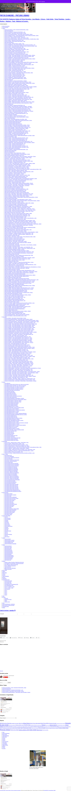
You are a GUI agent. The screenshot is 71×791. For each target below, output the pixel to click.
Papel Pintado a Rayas (8, 547)
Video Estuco (39, 730)
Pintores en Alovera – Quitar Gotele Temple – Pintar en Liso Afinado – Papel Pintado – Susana (20, 156)
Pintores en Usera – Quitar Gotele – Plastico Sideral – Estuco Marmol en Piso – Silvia (18, 193)
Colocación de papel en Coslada (61, 723)
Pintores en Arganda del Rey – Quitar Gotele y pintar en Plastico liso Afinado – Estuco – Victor (20, 222)
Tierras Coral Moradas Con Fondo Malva (10, 468)
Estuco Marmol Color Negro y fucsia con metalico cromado (14, 407)
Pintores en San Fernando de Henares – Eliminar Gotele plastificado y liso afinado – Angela (19, 135)
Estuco (43, 725)
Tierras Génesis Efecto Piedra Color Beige (11, 484)
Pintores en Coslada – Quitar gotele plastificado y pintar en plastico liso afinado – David (19, 56)
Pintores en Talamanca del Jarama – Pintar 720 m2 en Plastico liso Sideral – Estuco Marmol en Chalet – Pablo (22, 169)
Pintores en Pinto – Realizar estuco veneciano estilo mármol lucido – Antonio (17, 108)
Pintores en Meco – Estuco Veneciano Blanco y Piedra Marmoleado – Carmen (17, 154)
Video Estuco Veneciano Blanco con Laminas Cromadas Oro (14, 90)
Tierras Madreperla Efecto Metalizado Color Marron (12, 491)
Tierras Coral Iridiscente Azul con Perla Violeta (12, 479)
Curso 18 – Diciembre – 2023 (9, 586)
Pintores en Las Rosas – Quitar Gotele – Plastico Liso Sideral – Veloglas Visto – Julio (18, 234)
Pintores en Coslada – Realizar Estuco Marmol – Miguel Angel (14, 59)
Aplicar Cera (21, 723)
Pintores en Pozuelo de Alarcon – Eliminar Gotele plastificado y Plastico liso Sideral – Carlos (19, 220)
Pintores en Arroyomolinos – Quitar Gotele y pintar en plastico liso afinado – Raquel (18, 87)
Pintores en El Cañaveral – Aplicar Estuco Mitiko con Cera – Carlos (15, 315)
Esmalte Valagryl (39, 725)
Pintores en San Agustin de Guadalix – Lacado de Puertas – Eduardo (15, 204)
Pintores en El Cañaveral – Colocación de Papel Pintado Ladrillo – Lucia (16, 149)
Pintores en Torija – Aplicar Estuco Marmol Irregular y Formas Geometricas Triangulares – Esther (20, 178)
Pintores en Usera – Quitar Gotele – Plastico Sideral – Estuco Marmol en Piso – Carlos (18, 171)
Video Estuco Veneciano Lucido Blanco (10, 114)
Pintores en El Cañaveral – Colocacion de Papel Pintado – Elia (14, 105)
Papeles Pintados (5, 745)
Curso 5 (5, 594)
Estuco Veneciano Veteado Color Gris (10, 415)
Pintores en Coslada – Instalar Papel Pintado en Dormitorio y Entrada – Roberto (17, 294)
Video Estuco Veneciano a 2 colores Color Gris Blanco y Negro (14, 239)
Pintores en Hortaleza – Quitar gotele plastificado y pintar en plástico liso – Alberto (18, 107)
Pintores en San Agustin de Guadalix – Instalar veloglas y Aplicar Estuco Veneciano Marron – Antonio (21, 197)
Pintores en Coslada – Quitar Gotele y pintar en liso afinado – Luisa (15, 94)
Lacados (3, 537)
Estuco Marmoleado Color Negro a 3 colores (11, 411)
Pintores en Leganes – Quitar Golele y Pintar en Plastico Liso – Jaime (16, 263)
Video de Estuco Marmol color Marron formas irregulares (13, 186)
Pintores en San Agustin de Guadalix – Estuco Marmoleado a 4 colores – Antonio (17, 199)
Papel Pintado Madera (8, 554)
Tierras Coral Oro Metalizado (9, 456)
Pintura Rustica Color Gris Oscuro (10, 499)
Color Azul (6, 516)
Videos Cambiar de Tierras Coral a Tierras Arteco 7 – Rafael (14, 212)
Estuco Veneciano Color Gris (9, 432)
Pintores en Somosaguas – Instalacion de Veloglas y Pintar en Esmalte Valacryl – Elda (18, 233)
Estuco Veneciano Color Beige (9, 433)
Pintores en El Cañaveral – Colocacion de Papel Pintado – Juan (14, 134)
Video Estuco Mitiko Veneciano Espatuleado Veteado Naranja (14, 308)
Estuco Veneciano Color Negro (9, 391)
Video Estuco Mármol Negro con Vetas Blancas (12, 148)
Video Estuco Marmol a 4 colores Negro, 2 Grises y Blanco (14, 93)
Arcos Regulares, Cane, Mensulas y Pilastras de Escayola (13, 563)
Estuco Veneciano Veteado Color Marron (11, 405)
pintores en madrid (55, 728)
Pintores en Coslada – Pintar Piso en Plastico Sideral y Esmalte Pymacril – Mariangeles (19, 272)
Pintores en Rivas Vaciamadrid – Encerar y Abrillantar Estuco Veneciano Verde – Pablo (18, 255)
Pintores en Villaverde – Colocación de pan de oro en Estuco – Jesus (15, 66)
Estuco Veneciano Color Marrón (9, 436)
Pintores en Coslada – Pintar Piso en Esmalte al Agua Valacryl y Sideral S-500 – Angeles (19, 203)
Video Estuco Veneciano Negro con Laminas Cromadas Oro (14, 91)
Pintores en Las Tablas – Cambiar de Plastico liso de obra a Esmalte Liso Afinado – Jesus (19, 303)
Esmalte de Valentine (34, 725)
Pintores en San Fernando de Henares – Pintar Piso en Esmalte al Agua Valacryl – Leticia (19, 282)
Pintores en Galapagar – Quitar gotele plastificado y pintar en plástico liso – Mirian (18, 99)
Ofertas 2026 (4, 570)
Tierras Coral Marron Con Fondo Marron (10, 475)
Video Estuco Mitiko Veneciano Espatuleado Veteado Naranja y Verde (15, 290)
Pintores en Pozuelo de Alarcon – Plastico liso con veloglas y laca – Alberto (16, 168)
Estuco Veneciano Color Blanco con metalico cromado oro (13, 387)
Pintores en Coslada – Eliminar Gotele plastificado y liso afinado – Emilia (16, 147)
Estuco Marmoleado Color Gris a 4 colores (11, 426)
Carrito (3, 603)
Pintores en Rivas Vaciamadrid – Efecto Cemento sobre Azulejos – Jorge (16, 51)
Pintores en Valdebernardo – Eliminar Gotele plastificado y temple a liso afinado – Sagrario (19, 142)
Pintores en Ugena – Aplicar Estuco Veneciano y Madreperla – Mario (15, 170)
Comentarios (4, 578)
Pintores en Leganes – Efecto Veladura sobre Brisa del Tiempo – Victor (16, 137)
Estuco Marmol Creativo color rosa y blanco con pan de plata (14, 386)
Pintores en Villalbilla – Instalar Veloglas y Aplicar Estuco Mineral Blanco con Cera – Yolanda (19, 285)
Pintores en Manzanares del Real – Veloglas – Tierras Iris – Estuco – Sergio (17, 175)
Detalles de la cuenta (7, 599)
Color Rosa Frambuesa (8, 534)
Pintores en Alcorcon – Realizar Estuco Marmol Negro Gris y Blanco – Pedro (17, 96)
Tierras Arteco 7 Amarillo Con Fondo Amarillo (11, 460)
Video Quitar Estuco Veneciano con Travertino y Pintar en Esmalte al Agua (16, 192)
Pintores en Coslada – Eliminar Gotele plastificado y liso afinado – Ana (16, 146)
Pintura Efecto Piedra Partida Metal (10, 510)
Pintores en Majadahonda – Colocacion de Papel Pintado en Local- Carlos (16, 57)
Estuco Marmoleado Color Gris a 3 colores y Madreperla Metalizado (15, 413)
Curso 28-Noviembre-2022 (8, 585)
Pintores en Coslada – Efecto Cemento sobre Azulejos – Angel (14, 41)
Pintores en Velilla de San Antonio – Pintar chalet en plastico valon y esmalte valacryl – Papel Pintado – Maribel (22, 223)
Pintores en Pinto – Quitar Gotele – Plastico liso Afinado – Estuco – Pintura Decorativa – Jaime (20, 218)
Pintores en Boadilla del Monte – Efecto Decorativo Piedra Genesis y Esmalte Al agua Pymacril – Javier (21, 279)
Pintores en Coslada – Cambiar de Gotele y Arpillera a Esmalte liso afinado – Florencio (18, 183)
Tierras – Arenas (5, 454)
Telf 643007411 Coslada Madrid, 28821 (50, 790)
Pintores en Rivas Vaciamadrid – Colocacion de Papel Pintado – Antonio (16, 54)
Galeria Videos (4, 572)
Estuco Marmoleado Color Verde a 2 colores (11, 421)
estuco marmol (53, 725)
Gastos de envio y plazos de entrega (8, 605)
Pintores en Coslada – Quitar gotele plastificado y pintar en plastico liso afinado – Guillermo (19, 55)
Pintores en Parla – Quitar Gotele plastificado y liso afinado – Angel (15, 119)
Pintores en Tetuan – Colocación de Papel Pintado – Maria (14, 47)
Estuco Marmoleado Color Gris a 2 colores (11, 406)
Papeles (3, 544)
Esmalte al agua (27, 725)
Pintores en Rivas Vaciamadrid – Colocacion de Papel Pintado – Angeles (16, 128)
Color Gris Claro (7, 523)
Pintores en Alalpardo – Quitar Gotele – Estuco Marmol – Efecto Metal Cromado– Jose (18, 97)
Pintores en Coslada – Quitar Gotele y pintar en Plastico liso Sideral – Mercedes (17, 242)
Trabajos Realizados (5, 576)
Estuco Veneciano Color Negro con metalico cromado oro (13, 389)
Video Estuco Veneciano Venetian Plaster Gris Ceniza (13, 123)
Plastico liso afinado (14, 730)
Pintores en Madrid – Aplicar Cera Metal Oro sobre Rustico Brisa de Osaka (16, 278)
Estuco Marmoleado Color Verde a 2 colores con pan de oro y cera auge (16, 422)
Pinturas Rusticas (5, 492)
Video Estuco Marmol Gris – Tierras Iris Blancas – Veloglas (14, 173)
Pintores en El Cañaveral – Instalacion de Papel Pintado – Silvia (14, 162)
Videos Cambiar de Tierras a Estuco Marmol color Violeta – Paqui (15, 228)
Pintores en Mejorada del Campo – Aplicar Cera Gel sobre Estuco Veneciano (16, 314)
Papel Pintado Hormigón (8, 550)
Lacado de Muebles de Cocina (9, 541)
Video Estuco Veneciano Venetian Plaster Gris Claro (12, 121)
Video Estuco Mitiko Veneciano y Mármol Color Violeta (13, 286)
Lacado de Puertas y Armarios (9, 540)
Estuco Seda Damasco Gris (8, 434)
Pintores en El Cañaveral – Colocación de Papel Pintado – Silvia (14, 48)
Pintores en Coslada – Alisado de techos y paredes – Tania (14, 43)
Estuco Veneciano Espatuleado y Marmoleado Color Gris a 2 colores (15, 414)
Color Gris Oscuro (7, 525)
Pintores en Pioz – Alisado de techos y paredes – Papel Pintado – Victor (16, 37)
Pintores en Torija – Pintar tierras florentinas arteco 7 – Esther (15, 71)
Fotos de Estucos (5, 27)
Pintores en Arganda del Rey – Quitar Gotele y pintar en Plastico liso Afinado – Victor (18, 369)
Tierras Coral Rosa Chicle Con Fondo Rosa (11, 463)
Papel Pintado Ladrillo (7, 548)
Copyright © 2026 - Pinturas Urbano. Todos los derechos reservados (10, 790)
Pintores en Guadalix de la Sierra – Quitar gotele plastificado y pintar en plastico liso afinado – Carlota (21, 35)
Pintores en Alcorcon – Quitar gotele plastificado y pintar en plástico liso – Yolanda (18, 102)
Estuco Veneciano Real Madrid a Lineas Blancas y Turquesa (14, 398)
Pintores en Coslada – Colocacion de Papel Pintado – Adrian (14, 73)
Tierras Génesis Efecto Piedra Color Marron (11, 489)
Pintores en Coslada (48, 728)
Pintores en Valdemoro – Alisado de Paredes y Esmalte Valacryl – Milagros (16, 196)
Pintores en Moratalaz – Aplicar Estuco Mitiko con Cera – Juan (14, 300)
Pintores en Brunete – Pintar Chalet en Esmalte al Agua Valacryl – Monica (16, 250)
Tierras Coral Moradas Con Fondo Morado (11, 469)
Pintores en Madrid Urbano (63, 728)
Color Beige (6, 520)
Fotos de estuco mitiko (54, 726)
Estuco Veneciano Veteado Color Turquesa (11, 440)
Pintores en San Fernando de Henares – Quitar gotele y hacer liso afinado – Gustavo (18, 34)
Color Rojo (6, 532)
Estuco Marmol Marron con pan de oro (10, 427)
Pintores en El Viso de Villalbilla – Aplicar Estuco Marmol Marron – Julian (16, 189)
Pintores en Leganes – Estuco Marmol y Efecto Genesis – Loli (14, 69)
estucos (29, 726)
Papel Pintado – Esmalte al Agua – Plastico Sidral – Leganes (14, 158)
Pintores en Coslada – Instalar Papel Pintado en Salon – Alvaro (14, 313)
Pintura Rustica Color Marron (9, 503)
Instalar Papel (14, 728)
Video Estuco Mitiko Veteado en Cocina (10, 309)
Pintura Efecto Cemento (8, 493)
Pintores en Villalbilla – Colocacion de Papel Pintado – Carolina (14, 65)
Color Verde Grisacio (7, 530)
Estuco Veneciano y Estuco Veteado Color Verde (12, 437)
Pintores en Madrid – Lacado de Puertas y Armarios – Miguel (14, 259)
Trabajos (3, 28)
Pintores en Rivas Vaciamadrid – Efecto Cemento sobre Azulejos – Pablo (16, 49)
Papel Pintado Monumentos (8, 555)
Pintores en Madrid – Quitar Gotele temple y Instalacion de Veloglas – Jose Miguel (18, 106)
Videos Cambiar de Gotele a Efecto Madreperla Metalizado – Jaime (15, 216)
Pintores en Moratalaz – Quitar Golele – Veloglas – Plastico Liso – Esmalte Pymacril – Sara (19, 248)
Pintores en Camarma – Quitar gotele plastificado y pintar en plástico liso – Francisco (18, 111)
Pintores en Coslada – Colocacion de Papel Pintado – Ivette (14, 76)
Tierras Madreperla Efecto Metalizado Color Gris (12, 490)
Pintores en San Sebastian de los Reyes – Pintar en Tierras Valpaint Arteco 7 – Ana (18, 141)
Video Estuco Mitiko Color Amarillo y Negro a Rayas (12, 277)
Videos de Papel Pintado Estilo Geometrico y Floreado (13, 293)
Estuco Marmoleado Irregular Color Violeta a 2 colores (13, 418)
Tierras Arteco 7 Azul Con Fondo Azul (10, 461)
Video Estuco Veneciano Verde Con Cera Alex (11, 254)
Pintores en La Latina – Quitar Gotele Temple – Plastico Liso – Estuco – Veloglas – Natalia (19, 163)
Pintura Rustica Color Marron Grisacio (10, 504)
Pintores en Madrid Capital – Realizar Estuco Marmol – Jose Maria (15, 84)
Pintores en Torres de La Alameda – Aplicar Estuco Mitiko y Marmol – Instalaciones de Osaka (19, 227)
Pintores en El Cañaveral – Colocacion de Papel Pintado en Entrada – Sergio (17, 126)
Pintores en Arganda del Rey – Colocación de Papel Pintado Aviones (15, 177)
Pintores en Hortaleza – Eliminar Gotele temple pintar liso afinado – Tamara (17, 125)
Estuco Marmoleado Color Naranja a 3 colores (11, 419)
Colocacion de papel (52, 723)
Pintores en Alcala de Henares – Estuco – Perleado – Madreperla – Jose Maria (17, 165)
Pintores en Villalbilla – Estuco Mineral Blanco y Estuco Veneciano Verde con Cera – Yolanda (19, 280)
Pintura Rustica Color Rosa (8, 506)
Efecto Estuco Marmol (12, 725)
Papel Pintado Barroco (8, 549)
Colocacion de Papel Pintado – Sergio (10, 136)
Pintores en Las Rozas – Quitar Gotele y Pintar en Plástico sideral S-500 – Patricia (18, 179)
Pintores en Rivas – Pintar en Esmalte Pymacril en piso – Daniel (15, 219)
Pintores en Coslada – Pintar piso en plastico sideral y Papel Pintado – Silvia (17, 214)
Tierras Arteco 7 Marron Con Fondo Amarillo (11, 477)
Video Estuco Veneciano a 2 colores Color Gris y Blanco (13, 237)
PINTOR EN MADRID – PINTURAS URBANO (14, 15)
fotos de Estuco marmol (47, 726)
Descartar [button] (43, 1)
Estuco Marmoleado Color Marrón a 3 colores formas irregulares (15, 425)
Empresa (3, 739)
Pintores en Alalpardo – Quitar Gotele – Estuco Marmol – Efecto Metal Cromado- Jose (18, 334)
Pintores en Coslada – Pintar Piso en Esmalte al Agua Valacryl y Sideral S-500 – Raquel (18, 211)
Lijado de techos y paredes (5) (8, 610)
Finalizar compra (7, 601)
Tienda (3, 596)
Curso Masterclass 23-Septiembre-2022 (11, 584)
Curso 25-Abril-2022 (7, 582)
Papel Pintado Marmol (8, 546)
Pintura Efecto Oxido (7, 496)
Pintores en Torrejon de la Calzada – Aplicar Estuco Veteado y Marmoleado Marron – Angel (19, 270)
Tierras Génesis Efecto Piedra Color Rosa (11, 486)
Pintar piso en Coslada (34, 728)
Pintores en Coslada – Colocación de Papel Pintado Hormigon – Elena (15, 139)
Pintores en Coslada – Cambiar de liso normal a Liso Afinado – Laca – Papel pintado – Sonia (19, 449)
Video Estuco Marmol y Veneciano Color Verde (11, 235)
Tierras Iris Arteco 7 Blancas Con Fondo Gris (11, 457)
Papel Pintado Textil (7, 560)
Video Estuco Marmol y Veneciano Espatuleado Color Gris (13, 226)
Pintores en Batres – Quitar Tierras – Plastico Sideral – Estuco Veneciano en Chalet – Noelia (19, 236)
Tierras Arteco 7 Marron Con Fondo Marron (11, 476)
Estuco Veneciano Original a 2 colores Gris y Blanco (12, 400)
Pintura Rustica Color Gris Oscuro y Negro (11, 498)
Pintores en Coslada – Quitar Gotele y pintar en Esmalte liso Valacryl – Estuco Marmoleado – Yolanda (21, 232)
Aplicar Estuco (26, 723)
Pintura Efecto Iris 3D (8, 455)
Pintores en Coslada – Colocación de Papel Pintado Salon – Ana (14, 143)
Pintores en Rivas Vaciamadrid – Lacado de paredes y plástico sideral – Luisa (17, 130)
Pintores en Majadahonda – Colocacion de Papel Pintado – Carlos (15, 77)
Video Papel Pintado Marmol (8, 42)
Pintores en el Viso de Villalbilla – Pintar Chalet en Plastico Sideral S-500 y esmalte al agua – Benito (21, 62)
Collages (3, 571)
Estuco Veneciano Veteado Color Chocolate (11, 403)
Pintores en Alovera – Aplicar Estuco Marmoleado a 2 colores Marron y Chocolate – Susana (19, 257)
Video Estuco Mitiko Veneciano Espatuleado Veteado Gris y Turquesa (15, 291)
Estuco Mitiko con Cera (7, 726)
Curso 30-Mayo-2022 (7, 583)
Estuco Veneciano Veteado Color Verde (10, 416)
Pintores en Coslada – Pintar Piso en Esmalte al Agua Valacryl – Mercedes (16, 268)
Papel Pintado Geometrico (8, 557)
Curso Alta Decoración (5, 579)
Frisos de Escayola (7, 566)
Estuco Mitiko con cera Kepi (16, 726)
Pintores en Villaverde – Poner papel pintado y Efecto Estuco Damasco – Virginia (17, 82)
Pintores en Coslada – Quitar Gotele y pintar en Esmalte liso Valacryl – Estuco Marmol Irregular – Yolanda (22, 200)
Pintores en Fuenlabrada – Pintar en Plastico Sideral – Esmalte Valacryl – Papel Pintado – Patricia (20, 271)
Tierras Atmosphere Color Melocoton (10, 482)
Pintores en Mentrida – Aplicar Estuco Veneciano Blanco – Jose (15, 129)
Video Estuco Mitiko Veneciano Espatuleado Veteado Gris (13, 312)
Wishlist (3, 607)
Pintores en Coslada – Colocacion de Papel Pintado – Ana (13, 70)
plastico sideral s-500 (24, 730)
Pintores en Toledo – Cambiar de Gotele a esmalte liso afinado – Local (16, 176)
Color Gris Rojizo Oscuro (8, 526)
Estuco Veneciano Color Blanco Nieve (10, 430)
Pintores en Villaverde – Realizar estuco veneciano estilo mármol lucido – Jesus (17, 109)
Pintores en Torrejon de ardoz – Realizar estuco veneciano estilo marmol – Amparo (18, 120)
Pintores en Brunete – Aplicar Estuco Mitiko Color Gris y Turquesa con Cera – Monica (18, 292)
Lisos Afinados (4, 441)
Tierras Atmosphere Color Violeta (9, 480)
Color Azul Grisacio (7, 518)
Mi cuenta (3, 597)
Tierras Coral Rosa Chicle (8, 462)
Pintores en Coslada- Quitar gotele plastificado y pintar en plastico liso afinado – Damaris (19, 68)
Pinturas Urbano (5, 730)
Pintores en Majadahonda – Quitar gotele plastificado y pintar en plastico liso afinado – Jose (19, 44)
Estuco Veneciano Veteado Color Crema (10, 435)
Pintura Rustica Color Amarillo (9, 500)
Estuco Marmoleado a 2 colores (61, 725)
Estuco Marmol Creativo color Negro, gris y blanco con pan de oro (15, 385)
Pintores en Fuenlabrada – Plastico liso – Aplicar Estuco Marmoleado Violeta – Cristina (18, 262)
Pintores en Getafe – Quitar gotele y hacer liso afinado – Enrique (15, 33)
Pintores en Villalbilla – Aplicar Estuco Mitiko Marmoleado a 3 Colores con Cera (17, 306)
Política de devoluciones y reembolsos (8, 604)
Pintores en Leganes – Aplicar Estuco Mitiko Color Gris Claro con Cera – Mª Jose (17, 283)
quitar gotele (32, 730)
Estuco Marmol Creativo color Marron (10, 394)
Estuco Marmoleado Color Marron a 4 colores (11, 428)
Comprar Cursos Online (8, 580)
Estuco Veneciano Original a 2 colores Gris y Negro (12, 401)
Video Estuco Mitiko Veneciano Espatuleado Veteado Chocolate (14, 273)
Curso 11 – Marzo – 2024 (8, 587)
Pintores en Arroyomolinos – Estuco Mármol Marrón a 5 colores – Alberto (16, 166)
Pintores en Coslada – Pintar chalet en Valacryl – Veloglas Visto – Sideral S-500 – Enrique (19, 208)
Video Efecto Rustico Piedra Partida (10, 150)
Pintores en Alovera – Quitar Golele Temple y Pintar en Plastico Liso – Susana (17, 258)
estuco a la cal (47, 725)
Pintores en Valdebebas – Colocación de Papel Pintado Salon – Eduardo (16, 132)
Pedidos (5, 600)
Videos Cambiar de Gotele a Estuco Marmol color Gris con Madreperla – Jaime (17, 215)
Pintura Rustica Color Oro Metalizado (10, 497)
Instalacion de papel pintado (7, 728)
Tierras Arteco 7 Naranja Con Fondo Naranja (11, 472)
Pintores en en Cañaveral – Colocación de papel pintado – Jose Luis (15, 112)
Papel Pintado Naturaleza (8, 553)
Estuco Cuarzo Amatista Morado (9, 392)
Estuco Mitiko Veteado (24, 726)
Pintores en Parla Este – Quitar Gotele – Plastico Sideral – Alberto (15, 241)
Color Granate (6, 522)
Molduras (3, 561)
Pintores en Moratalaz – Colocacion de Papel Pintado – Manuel (14, 75)
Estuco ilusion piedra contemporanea (10, 397)
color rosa (6, 533)
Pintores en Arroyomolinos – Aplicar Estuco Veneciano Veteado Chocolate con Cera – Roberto (19, 275)
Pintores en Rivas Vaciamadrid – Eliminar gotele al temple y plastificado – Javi (17, 127)
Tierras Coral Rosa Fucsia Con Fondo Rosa (11, 465)
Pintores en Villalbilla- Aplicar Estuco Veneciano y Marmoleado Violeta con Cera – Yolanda (19, 287)
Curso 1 (5, 590)
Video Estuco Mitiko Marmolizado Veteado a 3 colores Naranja (14, 305)
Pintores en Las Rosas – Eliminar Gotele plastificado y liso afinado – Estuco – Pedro (18, 161)
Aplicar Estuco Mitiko (44, 723)
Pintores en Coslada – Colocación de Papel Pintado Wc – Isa (14, 144)
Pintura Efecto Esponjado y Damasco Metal (11, 508)
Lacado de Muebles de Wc (8, 542)
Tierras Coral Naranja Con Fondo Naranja (11, 470)
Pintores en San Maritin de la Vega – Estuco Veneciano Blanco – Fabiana (16, 116)
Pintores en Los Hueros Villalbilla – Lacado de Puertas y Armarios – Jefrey (16, 304)
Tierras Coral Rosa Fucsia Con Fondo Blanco (11, 464)
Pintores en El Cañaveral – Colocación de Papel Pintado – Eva (14, 36)
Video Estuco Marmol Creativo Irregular (10, 198)
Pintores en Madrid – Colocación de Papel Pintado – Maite (14, 40)
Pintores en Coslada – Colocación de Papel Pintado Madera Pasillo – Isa (16, 133)
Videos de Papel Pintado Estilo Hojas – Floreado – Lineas (13, 201)
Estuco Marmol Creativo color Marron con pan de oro (13, 396)
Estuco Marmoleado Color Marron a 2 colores (11, 423)
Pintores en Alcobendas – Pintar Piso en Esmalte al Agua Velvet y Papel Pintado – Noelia (19, 251)
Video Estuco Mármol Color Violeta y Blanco (11, 261)
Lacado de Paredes (7, 539)
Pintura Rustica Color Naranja (9, 505)
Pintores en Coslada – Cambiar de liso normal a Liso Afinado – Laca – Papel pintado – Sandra (19, 209)
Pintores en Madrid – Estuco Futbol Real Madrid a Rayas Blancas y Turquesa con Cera (18, 253)
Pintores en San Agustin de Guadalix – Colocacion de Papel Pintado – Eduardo (17, 207)
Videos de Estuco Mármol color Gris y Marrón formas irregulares (15, 191)
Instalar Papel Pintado (21, 728)
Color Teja (6, 535)
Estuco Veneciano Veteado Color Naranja (11, 404)
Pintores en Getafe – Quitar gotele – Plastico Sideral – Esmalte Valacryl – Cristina (18, 194)
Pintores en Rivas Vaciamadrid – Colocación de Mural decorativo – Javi (16, 113)
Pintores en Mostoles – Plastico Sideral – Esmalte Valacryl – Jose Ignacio (16, 185)
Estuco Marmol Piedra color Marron (10, 393)
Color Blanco (6, 521)
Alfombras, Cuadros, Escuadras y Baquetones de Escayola (14, 562)
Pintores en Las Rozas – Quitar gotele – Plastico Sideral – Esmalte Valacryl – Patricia (18, 184)
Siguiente (1, 670)
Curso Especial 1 (7, 589)
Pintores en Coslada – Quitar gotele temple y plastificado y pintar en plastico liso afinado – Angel (20, 46)
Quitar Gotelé (4, 316)
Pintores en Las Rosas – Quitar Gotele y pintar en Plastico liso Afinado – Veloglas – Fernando (20, 221)
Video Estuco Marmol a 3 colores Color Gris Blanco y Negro (14, 240)
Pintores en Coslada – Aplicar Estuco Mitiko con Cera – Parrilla (14, 307)
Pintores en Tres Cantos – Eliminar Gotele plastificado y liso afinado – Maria (17, 164)
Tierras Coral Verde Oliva (8, 458)
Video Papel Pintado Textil (8, 79)
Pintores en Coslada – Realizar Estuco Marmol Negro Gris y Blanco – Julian (16, 89)
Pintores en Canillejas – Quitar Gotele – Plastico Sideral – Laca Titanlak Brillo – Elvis (18, 247)
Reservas (3, 577)
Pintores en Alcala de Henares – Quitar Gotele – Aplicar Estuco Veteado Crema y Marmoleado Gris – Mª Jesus (22, 266)
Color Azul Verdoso (7, 519)
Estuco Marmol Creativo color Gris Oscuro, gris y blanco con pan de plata (16, 384)
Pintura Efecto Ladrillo (8, 514)
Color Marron (6, 528)
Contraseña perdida (5, 606)
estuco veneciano (33, 726)
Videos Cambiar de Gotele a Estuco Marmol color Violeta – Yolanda (15, 230)
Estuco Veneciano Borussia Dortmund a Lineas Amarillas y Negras (15, 399)
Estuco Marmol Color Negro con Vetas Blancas (12, 390)
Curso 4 (5, 593)
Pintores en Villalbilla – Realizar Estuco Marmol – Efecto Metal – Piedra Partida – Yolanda (19, 101)
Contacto (3, 573)
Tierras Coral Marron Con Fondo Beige (10, 473)
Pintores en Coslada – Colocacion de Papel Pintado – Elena (14, 50)
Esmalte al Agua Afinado (6, 515)
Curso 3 (5, 592)
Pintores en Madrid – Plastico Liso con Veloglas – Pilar (13, 298)
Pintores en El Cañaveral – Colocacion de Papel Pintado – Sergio (15, 115)
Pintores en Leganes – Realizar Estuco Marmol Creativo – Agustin (15, 78)
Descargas (6, 598)
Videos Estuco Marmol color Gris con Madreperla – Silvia (13, 187)
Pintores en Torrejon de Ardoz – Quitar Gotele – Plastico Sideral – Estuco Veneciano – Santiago (20, 244)
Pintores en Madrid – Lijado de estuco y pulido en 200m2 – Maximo (15, 100)
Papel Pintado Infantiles (8, 558)
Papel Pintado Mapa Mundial (9, 556)
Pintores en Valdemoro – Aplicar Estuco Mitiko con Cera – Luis (14, 297)
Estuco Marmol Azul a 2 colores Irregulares (11, 408)
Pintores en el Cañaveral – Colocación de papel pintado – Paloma (15, 172)
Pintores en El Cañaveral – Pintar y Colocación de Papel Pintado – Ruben (16, 29)
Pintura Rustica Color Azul (8, 501)
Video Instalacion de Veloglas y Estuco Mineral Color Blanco (14, 284)
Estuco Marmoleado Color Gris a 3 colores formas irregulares (14, 410)
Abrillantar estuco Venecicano (5, 723)
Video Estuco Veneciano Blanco (9, 151)
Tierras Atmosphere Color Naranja (10, 483)
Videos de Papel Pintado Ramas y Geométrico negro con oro (14, 155)
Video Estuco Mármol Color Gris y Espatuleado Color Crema (14, 265)
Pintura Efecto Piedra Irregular (9, 512)
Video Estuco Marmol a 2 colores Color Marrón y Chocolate (14, 256)
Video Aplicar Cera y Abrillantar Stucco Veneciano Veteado (13, 296)
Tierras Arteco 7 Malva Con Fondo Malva (11, 471)
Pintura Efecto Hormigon (8, 513)
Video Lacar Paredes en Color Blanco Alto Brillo (12, 246)
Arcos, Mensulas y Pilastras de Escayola (11, 564)
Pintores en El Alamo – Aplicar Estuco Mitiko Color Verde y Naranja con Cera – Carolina (18, 289)
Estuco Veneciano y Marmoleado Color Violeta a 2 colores (13, 420)
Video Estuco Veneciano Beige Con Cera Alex (11, 243)
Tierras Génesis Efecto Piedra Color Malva (11, 487)
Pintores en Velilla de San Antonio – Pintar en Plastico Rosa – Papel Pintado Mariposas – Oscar (20, 264)
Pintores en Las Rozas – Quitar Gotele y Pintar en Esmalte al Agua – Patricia (17, 159)
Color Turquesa (6, 536)
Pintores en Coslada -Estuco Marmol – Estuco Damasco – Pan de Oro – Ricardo (17, 63)
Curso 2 (5, 591)
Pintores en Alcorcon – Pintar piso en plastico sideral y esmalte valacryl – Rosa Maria (18, 225)
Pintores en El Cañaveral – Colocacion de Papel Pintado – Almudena (15, 80)
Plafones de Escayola (7, 569)
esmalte (22, 725)
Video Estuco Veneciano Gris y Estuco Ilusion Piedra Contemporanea (15, 205)
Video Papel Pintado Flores (8, 30)
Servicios (3, 575)
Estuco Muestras (7, 383)
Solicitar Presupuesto (5, 26)
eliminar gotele (18, 725)
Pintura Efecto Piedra (8, 507)
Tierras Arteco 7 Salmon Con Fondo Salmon (11, 478)
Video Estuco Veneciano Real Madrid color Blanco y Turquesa (14, 249)
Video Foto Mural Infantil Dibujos (9, 118)
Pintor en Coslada (41, 728)
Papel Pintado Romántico (8, 551)
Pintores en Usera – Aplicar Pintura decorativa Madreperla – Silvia (15, 190)
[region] (35, 759)
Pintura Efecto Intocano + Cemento (10, 494)
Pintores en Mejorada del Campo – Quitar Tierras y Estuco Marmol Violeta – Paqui (17, 229)
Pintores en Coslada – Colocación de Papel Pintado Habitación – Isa (15, 140)
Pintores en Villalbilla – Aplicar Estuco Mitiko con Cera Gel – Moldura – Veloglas (17, 311)
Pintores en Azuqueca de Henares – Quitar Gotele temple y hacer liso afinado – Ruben (18, 72)
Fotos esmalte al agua (62, 726)
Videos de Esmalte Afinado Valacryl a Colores (11, 301)
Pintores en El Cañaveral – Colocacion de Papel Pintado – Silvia (14, 52)
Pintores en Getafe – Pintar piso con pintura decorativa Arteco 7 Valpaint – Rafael (18, 213)
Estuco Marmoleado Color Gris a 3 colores (11, 412)
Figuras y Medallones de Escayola (10, 565)
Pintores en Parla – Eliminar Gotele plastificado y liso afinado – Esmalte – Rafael (17, 157)
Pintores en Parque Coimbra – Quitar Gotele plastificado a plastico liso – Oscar (17, 98)
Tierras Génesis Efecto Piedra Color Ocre (11, 485)
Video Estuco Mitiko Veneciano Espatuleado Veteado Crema (14, 299)
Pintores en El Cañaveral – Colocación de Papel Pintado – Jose (14, 32)
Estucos (3, 382)
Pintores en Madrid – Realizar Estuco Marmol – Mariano (13, 61)
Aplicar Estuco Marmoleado (35, 723)
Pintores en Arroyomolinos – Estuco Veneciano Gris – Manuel (14, 153)
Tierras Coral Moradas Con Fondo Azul (10, 466)
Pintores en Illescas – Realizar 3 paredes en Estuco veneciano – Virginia (16, 92)
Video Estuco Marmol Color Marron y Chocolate (12, 269)
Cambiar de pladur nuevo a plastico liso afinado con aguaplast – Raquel (16, 85)
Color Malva (6, 527)
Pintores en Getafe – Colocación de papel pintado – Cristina (14, 182)
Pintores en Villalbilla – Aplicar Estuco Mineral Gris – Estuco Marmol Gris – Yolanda (18, 206)
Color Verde (6, 529)
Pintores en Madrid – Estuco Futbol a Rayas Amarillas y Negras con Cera (16, 276)
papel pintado (28, 728)
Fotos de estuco (40, 726)
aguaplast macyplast (15, 723)
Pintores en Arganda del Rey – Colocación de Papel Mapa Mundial (15, 180)
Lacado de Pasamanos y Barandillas (10, 543)
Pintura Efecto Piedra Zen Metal (9, 511)
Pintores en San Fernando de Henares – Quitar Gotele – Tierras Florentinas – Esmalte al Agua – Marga (21, 39)
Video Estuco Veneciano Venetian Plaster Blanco (12, 122)
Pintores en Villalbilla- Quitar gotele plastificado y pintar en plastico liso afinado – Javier (19, 64)
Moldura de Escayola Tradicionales (10, 568)
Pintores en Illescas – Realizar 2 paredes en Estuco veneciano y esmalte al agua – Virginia (19, 83)
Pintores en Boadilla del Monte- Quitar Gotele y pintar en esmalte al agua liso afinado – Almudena (20, 86)
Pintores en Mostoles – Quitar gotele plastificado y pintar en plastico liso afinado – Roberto (19, 58)
